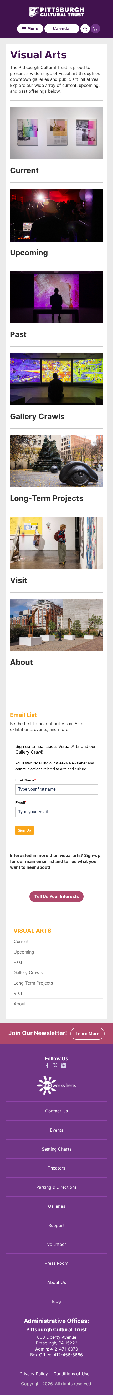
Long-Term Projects (46, 498)
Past (18, 334)
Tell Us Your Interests (56, 896)
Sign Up (24, 830)
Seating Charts (56, 1149)
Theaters (56, 1168)
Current (24, 170)
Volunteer (56, 1244)
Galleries (56, 1206)
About (21, 662)
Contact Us (56, 1111)
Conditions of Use (71, 1374)
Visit (18, 580)
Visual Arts (32, 930)
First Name (25, 780)
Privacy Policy (34, 1374)
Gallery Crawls (37, 416)
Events (56, 1130)
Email (20, 803)
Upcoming (29, 252)
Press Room (56, 1263)
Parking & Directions (56, 1187)
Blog (56, 1301)
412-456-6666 (68, 1355)
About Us (56, 1282)
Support (56, 1225)
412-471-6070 (64, 1349)
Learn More (88, 1033)
